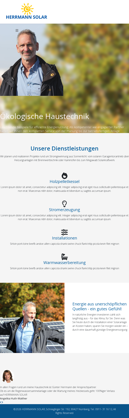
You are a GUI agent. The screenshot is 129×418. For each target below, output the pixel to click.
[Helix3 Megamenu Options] (17, 30)
